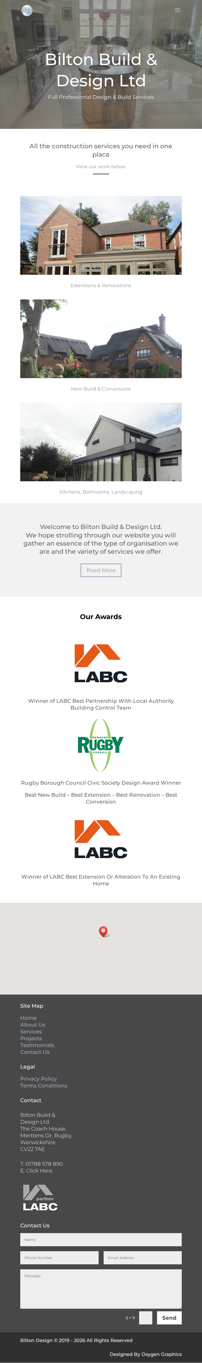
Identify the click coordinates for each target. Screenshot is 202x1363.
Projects (31, 1038)
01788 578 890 (44, 1164)
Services (31, 1031)
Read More (101, 570)
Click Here (39, 1170)
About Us (32, 1025)
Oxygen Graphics (162, 1354)
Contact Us (34, 1052)
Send (169, 1318)
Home (28, 1018)
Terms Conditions (43, 1085)
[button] (105, 931)
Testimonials (37, 1045)
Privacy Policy (38, 1079)
